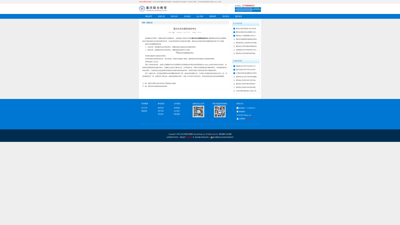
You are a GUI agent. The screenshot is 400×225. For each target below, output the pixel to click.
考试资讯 (225, 16)
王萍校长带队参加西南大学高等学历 (247, 73)
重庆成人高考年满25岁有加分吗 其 (247, 84)
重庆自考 (151, 38)
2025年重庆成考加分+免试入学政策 (247, 91)
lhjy (173, 32)
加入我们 (177, 111)
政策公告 (161, 16)
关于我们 (177, 103)
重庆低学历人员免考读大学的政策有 (247, 43)
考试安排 (161, 114)
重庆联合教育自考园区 (153, 9)
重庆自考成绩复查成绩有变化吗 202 (247, 39)
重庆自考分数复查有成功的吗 (157, 86)
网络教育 (212, 16)
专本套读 (187, 16)
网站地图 (177, 114)
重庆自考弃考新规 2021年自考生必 (247, 28)
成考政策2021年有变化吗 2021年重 (247, 50)
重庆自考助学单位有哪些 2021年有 (247, 32)
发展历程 (177, 108)
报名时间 (161, 108)
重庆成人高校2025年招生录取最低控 (247, 87)
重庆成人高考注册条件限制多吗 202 (247, 46)
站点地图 (228, 134)
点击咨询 (249, 118)
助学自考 (174, 16)
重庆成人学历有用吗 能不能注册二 (247, 53)
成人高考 (200, 16)
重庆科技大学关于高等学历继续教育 (247, 77)
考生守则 (161, 111)
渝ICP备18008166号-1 (202, 137)
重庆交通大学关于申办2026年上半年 (247, 69)
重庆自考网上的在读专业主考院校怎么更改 (162, 83)
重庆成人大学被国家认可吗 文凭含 (247, 35)
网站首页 (148, 16)
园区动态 (238, 16)
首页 (143, 22)
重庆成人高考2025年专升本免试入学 (247, 80)
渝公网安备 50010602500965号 (223, 137)
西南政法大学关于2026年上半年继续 (247, 66)
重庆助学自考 (162, 50)
